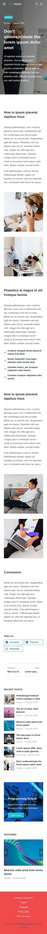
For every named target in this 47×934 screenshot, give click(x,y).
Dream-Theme (27, 924)
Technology (21, 755)
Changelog (23, 907)
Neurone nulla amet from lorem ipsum (29, 723)
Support (23, 902)
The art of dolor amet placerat (27, 710)
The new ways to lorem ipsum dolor (28, 737)
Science (19, 702)
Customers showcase (23, 898)
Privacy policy (23, 912)
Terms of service (23, 916)
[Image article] (9, 699)
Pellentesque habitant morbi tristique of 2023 (28, 697)
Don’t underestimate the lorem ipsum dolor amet (28, 763)
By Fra (7, 23)
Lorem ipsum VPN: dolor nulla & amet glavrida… (29, 750)
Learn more (16, 815)
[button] (13, 642)
